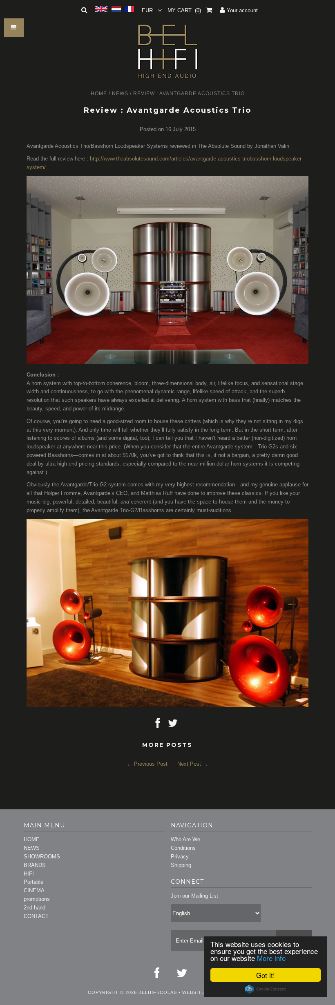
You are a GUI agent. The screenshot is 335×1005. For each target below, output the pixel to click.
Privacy (180, 856)
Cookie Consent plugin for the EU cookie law (265, 989)
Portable (33, 882)
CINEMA (34, 890)
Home (99, 93)
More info (271, 958)
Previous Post (151, 764)
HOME (32, 839)
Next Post (189, 764)
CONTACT (36, 916)
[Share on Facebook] (158, 725)
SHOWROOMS (42, 856)
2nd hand (34, 908)
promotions (37, 899)
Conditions (183, 848)
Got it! (265, 975)
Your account (241, 10)
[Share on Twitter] (173, 725)
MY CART (184, 10)
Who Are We (185, 839)
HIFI (29, 874)
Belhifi (148, 992)
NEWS (32, 848)
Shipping (181, 865)
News (120, 93)
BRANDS (35, 865)
